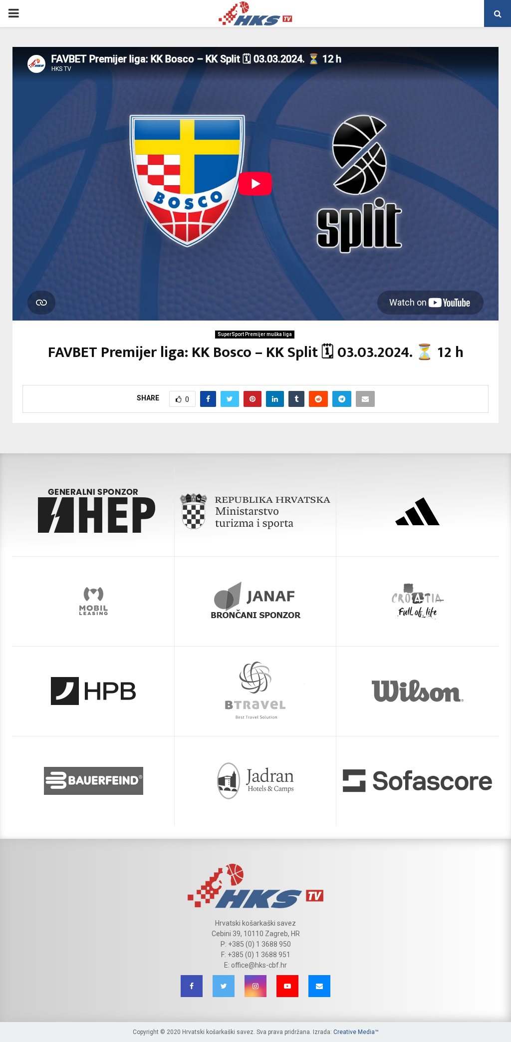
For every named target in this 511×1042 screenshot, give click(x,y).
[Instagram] (255, 986)
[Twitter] (224, 986)
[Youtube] (287, 986)
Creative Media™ (356, 1032)
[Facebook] (192, 986)
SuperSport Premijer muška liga (255, 334)
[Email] (319, 986)
